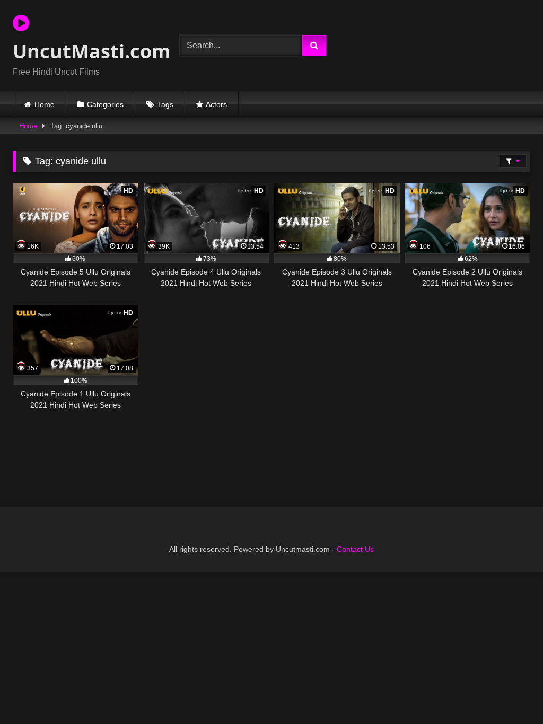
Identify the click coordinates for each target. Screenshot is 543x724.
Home (44, 104)
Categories (105, 104)
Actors (216, 104)
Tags (165, 104)
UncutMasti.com (84, 51)
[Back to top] (510, 692)
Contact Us (355, 549)
